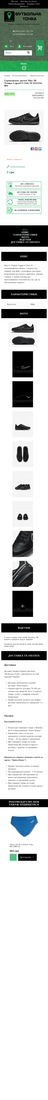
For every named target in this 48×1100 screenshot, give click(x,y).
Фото (25, 237)
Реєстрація (27, 46)
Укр (7, 41)
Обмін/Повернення (16, 4)
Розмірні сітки (33, 4)
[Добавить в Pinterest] (36, 148)
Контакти (24, 6)
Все (25, 230)
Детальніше (25, 857)
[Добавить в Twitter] (39, 148)
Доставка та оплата (28, 1)
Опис (25, 232)
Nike (32, 304)
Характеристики (25, 235)
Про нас (14, 1)
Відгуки (25, 239)
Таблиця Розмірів (17, 167)
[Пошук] (28, 52)
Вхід (12, 46)
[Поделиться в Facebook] (32, 148)
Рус (11, 41)
